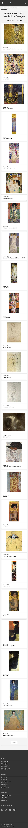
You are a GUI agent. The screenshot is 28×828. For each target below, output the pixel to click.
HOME (2, 7)
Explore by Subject (6, 768)
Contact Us (4, 779)
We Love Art (4, 797)
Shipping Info (4, 782)
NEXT (14, 742)
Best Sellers (4, 763)
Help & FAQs (4, 777)
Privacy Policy (4, 786)
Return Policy (4, 784)
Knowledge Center (5, 765)
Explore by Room (5, 770)
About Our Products (6, 795)
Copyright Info (5, 787)
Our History (4, 799)
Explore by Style (5, 766)
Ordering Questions (6, 781)
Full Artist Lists (5, 761)
